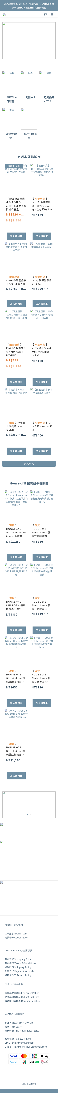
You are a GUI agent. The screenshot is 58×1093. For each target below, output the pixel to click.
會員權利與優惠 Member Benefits (22, 1000)
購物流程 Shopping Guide (18, 959)
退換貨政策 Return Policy (18, 975)
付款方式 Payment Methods (19, 971)
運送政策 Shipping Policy (18, 967)
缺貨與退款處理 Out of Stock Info (22, 996)
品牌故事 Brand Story (16, 933)
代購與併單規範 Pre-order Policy (22, 992)
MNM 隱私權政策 (29, 1084)
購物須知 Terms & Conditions (20, 963)
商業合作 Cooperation (16, 937)
